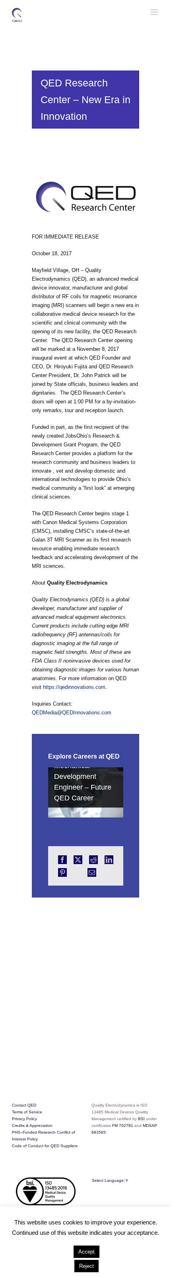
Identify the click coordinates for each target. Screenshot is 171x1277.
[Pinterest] (62, 872)
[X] (78, 859)
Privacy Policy (24, 1119)
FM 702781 (122, 1125)
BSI (142, 1119)
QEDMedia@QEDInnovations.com (71, 713)
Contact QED (24, 1105)
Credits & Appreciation (32, 1125)
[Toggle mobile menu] (155, 12)
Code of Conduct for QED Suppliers (45, 1146)
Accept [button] (86, 1252)
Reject (86, 1266)
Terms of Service (27, 1112)
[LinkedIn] (109, 859)
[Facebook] (62, 859)
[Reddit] (93, 859)
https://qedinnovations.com (74, 687)
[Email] (92, 872)
